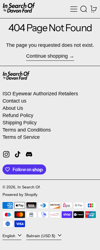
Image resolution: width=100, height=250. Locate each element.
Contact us (14, 101)
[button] (84, 9)
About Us (12, 108)
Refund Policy (17, 115)
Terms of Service (21, 137)
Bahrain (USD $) (41, 236)
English (9, 236)
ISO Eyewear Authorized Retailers (40, 93)
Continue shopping (47, 56)
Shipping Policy (19, 122)
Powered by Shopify (20, 194)
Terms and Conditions (26, 130)
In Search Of (29, 187)
